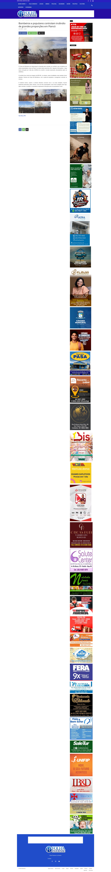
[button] (91, 5)
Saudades (61, 4)
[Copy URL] (49, 33)
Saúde (68, 4)
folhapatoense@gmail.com (57, 858)
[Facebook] (88, 1)
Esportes (20, 7)
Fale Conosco (33, 4)
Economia (28, 7)
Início (20, 20)
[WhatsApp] (23, 129)
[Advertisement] (66, 13)
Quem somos (22, 4)
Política (74, 4)
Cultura (82, 4)
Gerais (47, 4)
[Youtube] (93, 1)
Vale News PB (22, 115)
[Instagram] (91, 1)
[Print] (27, 129)
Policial (54, 4)
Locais (41, 4)
